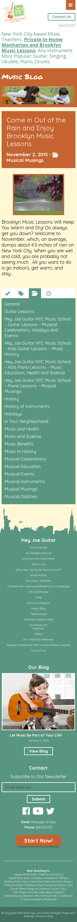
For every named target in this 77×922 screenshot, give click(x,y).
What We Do (38, 575)
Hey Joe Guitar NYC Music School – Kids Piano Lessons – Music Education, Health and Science (38, 367)
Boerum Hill (30, 895)
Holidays (13, 414)
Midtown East (34, 885)
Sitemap (29, 916)
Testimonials (38, 614)
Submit (38, 799)
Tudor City (58, 888)
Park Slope (20, 892)
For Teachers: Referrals (38, 639)
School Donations (38, 603)
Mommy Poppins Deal (38, 619)
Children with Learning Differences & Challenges (38, 586)
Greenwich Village (55, 878)
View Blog (38, 751)
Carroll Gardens (32, 899)
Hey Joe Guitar (38, 540)
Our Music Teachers (38, 581)
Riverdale (51, 899)
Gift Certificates (38, 592)
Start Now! (38, 840)
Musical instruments (25, 481)
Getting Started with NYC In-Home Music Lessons (38, 645)
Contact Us (61, 16)
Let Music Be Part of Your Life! (36, 735)
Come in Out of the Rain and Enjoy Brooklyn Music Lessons (36, 132)
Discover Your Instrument (38, 558)
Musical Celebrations (25, 459)
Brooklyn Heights (52, 892)
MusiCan (38, 628)
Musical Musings (25, 160)
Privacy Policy (44, 916)
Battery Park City (15, 881)
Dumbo (34, 892)
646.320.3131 (67, 25)
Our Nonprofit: (38, 625)
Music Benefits (19, 444)
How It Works (38, 547)
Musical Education (23, 466)
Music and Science (23, 436)
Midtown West (14, 885)
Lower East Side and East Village (50, 881)
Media (38, 634)
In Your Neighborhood (26, 421)
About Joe (38, 564)
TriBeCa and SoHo (50, 874)
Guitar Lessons (19, 311)
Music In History (20, 451)
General (12, 304)
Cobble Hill (66, 895)
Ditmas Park (48, 895)
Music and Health (22, 429)
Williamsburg (12, 895)
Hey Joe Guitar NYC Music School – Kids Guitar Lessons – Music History (38, 348)
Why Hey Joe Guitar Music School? (38, 569)
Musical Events (19, 474)
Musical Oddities (21, 496)
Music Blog (22, 77)
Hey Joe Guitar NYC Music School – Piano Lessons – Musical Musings (38, 385)
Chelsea (37, 878)
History (12, 399)
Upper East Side (18, 878)
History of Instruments (27, 406)
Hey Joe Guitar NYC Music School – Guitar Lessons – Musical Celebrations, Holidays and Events (38, 327)
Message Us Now (43, 822)
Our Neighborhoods (38, 553)
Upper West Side (25, 874)
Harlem (45, 888)
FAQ (38, 597)
